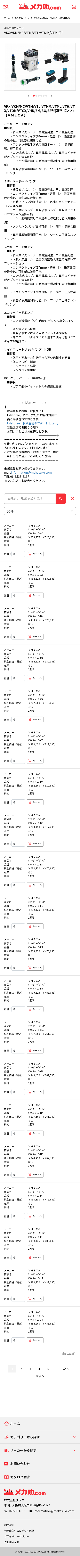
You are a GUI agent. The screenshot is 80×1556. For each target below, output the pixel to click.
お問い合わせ (20, 1463)
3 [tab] (39, 96)
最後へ (40, 1376)
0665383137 (16, 1511)
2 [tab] (36, 96)
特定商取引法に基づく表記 (19, 1530)
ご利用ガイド (11, 1542)
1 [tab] (34, 96)
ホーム (7, 17)
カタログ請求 (20, 1476)
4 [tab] (41, 96)
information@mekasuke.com (31, 472)
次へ (66, 1369)
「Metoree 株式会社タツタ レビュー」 (32, 423)
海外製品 (19, 17)
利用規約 (9, 1524)
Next (51, 96)
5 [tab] (44, 96)
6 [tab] (46, 96)
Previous (28, 96)
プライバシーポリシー (16, 1536)
